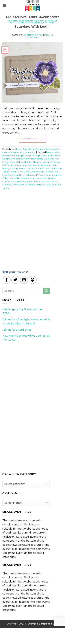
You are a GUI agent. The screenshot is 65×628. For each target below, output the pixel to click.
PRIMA (39, 175)
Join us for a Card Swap (17, 329)
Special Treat (34, 181)
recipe (43, 178)
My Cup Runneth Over (39, 168)
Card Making (25, 21)
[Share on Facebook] (7, 280)
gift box (19, 162)
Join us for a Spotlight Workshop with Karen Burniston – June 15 (26, 321)
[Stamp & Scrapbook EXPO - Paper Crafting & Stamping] (32, 5)
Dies (12, 162)
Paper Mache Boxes (20, 172)
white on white (43, 184)
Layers (44, 165)
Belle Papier (8, 155)
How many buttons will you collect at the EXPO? (26, 337)
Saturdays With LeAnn (32, 26)
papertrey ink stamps (42, 172)
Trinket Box (18, 184)
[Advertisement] (32, 228)
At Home (12, 21)
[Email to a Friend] (24, 280)
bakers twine (52, 152)
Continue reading (32, 138)
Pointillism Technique (24, 175)
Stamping (49, 23)
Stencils (45, 181)
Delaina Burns (53, 155)
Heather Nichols (32, 162)
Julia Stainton (14, 165)
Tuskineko (30, 184)
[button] (4, 5)
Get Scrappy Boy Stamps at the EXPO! (22, 311)
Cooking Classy (37, 155)
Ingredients (47, 162)
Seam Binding (19, 181)
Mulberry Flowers (18, 168)
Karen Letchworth (31, 165)
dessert (39, 159)
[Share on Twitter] (15, 280)
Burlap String (22, 155)
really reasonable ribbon (26, 178)
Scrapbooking (33, 23)
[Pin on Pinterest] (33, 280)
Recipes (39, 21)
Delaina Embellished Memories (18, 159)
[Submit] (46, 291)
